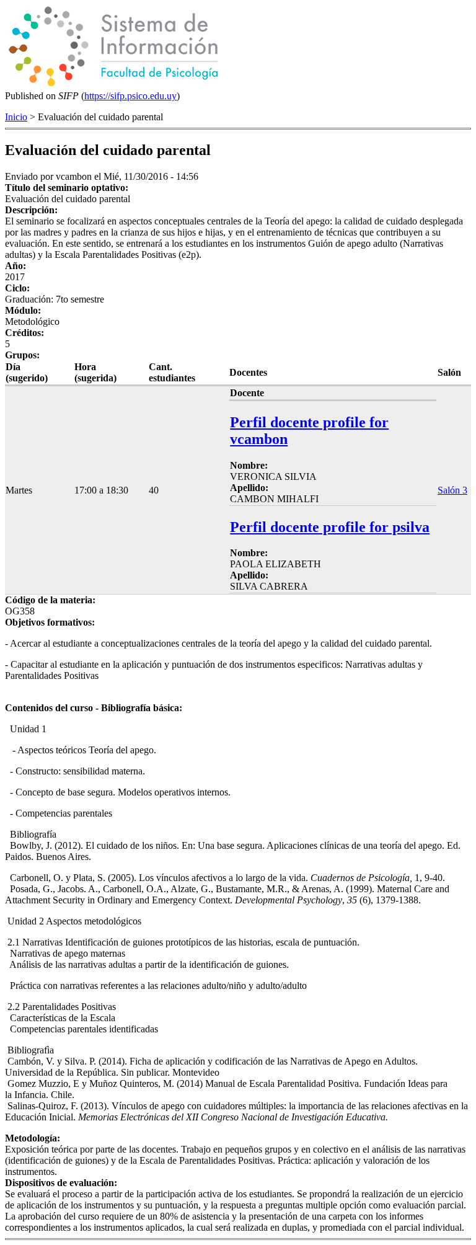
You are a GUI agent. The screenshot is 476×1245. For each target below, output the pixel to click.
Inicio (16, 117)
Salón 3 (452, 490)
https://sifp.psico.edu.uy (130, 96)
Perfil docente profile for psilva (330, 527)
